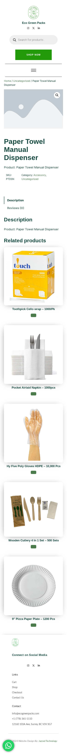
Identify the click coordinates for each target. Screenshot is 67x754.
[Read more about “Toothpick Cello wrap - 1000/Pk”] (33, 315)
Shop (15, 687)
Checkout (17, 692)
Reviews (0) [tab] (15, 208)
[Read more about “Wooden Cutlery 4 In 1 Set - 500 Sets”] (33, 546)
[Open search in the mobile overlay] (33, 39)
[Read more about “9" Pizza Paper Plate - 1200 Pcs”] (33, 625)
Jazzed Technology (48, 741)
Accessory (40, 175)
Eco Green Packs (33, 23)
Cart (14, 682)
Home (7, 80)
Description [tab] (15, 200)
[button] (57, 95)
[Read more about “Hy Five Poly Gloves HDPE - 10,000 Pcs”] (33, 472)
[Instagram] (28, 28)
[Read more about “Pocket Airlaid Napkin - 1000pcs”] (33, 393)
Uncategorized (21, 80)
